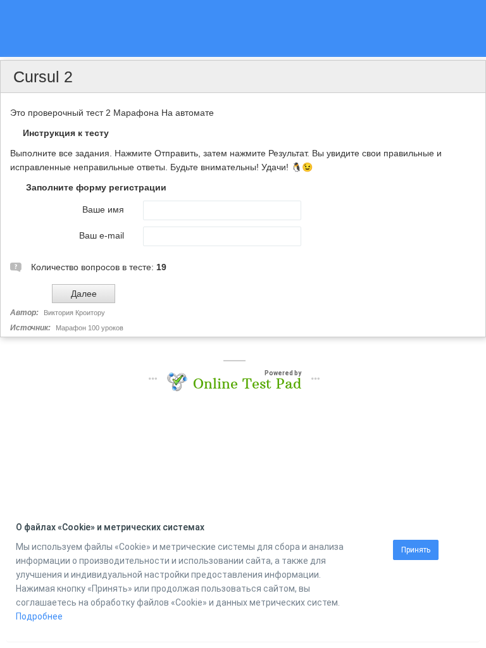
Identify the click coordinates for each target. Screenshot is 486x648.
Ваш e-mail (101, 235)
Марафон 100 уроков (89, 328)
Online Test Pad (247, 383)
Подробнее (39, 616)
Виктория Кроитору (74, 312)
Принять (415, 549)
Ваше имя (103, 209)
